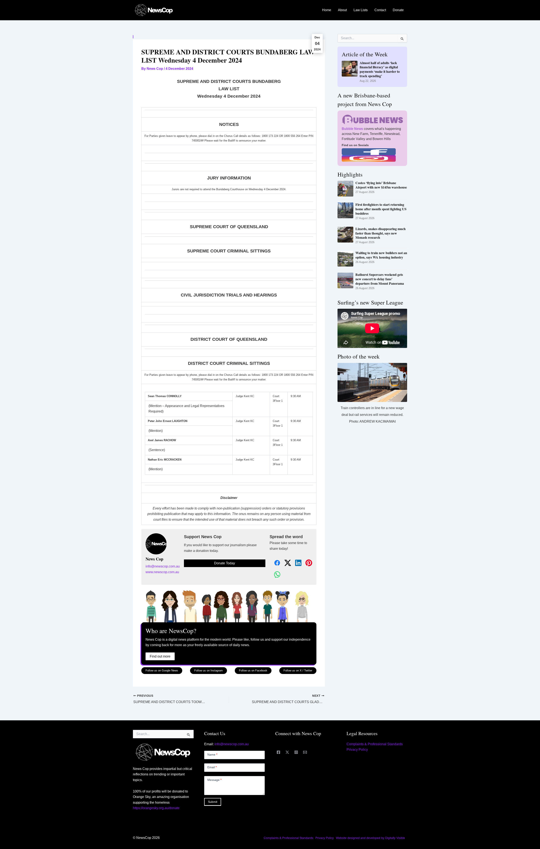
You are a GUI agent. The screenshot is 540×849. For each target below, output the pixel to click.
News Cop (154, 559)
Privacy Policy (357, 749)
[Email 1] (305, 752)
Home (326, 10)
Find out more (160, 656)
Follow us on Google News (162, 670)
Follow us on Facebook (253, 670)
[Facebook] (278, 752)
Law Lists (361, 10)
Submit (212, 801)
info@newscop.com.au (163, 566)
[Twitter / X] (287, 752)
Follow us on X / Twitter (298, 670)
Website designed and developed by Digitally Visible (370, 838)
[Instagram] (296, 752)
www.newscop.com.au (162, 572)
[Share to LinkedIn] (296, 563)
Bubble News (352, 129)
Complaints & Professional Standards (375, 744)
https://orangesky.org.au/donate (156, 808)
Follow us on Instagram (208, 670)
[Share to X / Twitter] (285, 563)
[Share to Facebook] (275, 563)
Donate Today (224, 563)
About (342, 10)
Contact (380, 10)
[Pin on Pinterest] (306, 563)
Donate (398, 10)
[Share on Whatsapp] (275, 575)
